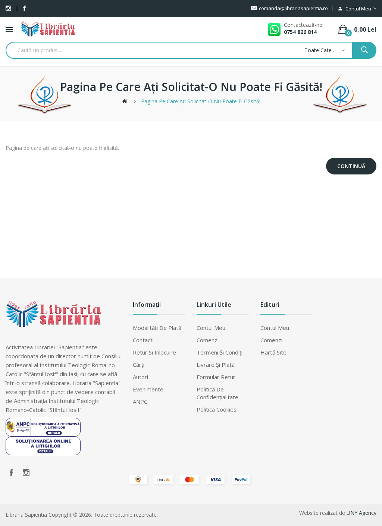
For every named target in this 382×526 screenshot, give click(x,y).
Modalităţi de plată (157, 327)
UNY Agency (361, 512)
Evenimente (148, 389)
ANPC (140, 401)
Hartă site (273, 352)
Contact (143, 340)
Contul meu (211, 327)
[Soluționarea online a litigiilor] (43, 445)
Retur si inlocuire (154, 352)
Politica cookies (217, 409)
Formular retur (216, 377)
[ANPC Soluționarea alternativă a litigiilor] (43, 426)
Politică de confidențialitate (217, 393)
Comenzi (208, 340)
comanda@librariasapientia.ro (293, 8)
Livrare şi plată (216, 364)
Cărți (138, 364)
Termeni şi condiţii (220, 352)
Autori (140, 377)
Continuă (351, 166)
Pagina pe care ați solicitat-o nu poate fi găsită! (200, 101)
